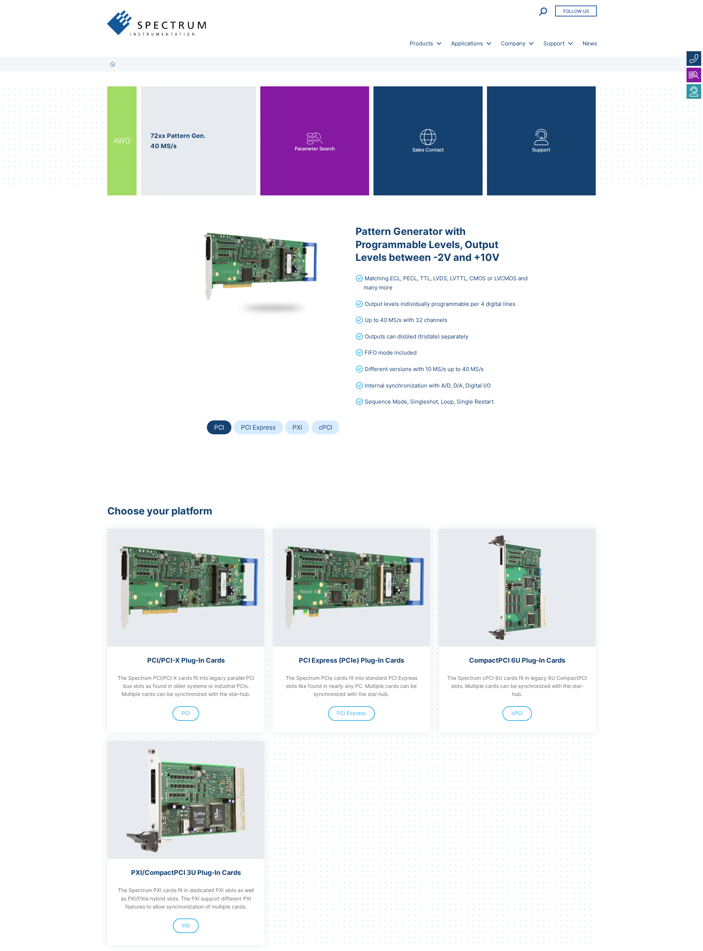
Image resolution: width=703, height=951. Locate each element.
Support (554, 43)
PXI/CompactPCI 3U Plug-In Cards (186, 872)
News (590, 43)
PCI (219, 427)
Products (421, 43)
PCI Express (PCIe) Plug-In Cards (351, 660)
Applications (467, 43)
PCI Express (258, 427)
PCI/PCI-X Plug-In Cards (186, 660)
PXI (297, 427)
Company (513, 43)
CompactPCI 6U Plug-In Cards (517, 660)
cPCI (325, 427)
